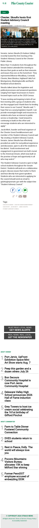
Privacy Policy (31, 519)
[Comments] (25, 190)
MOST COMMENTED (8, 422)
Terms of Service (21, 519)
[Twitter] (19, 190)
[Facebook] (12, 190)
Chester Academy (7, 26)
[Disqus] (19, 239)
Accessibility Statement (19, 521)
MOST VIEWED (6, 352)
